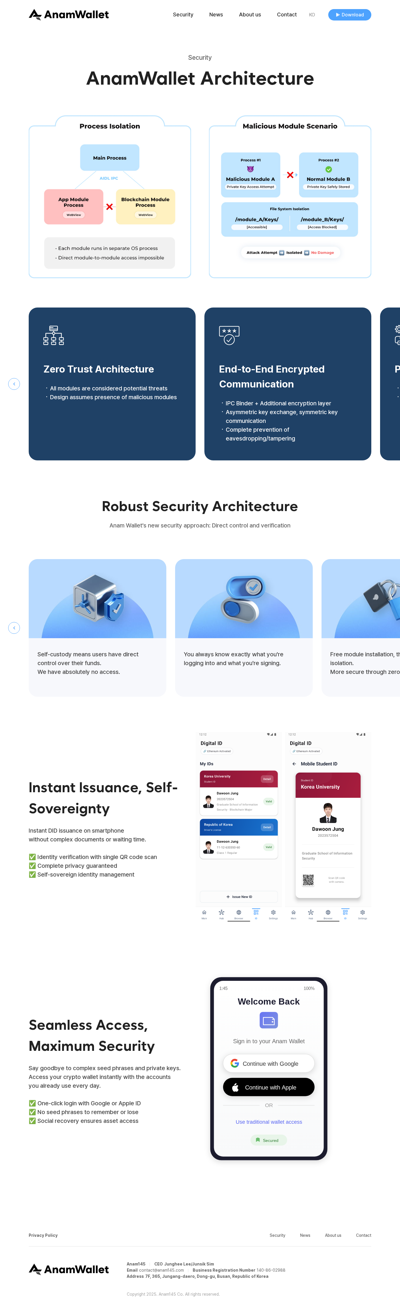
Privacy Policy (43, 1235)
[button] (14, 384)
